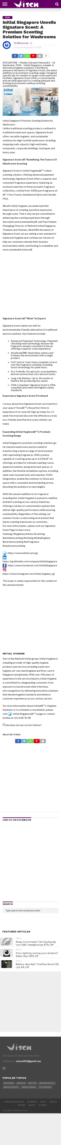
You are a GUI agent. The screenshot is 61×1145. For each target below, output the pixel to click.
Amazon (21, 1083)
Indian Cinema (29, 1087)
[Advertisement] (30, 285)
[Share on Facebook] (15, 55)
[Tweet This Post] (21, 55)
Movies (21, 1105)
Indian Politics (47, 1083)
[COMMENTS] (46, 55)
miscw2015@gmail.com (28, 1061)
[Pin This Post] (33, 55)
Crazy (43, 1102)
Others (42, 1105)
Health (53, 1102)
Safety (31, 1105)
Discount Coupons (14, 1102)
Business (32, 1102)
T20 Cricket (45, 1087)
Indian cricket (11, 1087)
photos (32, 1083)
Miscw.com (22, 43)
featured (9, 1083)
